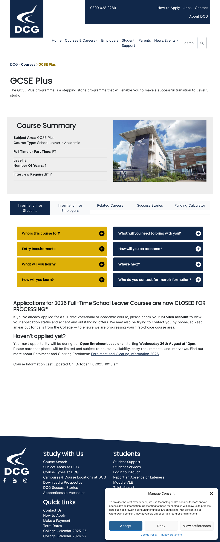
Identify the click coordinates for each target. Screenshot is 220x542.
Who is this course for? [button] (41, 233)
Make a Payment (56, 520)
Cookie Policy (149, 534)
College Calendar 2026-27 (64, 536)
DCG (14, 64)
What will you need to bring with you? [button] (149, 233)
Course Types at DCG (61, 472)
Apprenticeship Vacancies (64, 493)
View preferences (197, 526)
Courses (28, 64)
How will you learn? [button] (38, 279)
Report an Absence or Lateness (138, 477)
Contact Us (52, 510)
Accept (125, 526)
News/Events (165, 40)
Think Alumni (123, 487)
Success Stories (150, 205)
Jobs (187, 8)
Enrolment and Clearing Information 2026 (125, 354)
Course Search (55, 462)
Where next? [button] (129, 264)
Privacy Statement (171, 534)
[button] (211, 493)
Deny (161, 526)
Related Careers (110, 205)
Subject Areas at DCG (61, 467)
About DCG (198, 16)
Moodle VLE (123, 482)
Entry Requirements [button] (38, 248)
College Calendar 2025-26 (65, 531)
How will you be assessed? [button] (140, 248)
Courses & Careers (80, 40)
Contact (201, 8)
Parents (145, 40)
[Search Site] (202, 43)
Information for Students (30, 208)
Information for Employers (70, 208)
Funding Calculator (190, 205)
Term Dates (52, 526)
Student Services (127, 467)
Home (56, 40)
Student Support (128, 43)
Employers (109, 40)
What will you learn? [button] (39, 264)
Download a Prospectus (62, 482)
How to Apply (168, 8)
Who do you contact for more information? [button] (154, 279)
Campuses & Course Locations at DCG (74, 477)
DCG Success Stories (60, 487)
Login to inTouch (126, 472)
